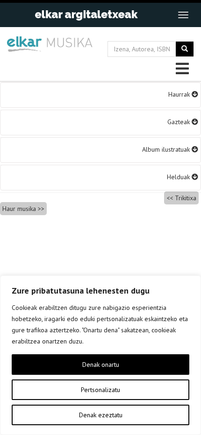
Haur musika (19, 208)
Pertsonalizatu (100, 390)
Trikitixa (185, 198)
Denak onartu (100, 364)
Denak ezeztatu (100, 415)
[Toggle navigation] (183, 15)
